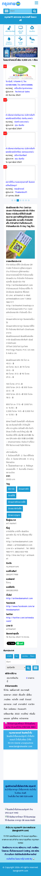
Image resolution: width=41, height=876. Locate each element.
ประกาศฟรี (25, 690)
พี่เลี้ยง (29, 695)
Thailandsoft (21, 192)
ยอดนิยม (25, 656)
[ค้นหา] (34, 11)
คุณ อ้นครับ (19, 125)
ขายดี (22, 700)
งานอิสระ (7, 700)
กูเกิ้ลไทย (14, 719)
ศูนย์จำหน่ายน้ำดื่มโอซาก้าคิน (16, 786)
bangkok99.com (20, 871)
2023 (15, 695)
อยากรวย (7, 704)
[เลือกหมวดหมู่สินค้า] (6, 11)
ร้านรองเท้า (22, 709)
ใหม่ (17, 656)
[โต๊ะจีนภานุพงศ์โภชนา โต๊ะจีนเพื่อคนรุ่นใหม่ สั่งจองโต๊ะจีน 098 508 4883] (20, 726)
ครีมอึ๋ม (32, 714)
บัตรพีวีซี (11, 496)
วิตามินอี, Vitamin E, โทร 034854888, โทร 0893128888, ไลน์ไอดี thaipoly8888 (19, 85)
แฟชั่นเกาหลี (14, 690)
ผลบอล (7, 719)
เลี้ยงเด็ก (22, 695)
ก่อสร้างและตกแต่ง (9, 43)
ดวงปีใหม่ (24, 714)
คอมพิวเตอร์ (19, 189)
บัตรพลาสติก (24, 489)
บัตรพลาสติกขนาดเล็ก (17, 502)
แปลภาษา (7, 695)
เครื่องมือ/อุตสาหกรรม (23, 88)
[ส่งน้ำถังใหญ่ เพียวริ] (20, 52)
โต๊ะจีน (6, 690)
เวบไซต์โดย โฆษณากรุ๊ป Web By (19, 859)
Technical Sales (22, 92)
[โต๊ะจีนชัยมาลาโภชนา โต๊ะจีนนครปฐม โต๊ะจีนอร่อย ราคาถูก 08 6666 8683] (20, 818)
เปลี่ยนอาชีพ (9, 714)
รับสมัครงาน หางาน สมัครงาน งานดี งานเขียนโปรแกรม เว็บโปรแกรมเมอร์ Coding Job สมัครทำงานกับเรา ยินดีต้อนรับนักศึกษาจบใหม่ (20, 851)
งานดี (15, 704)
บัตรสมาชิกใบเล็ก (15, 509)
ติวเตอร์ (28, 700)
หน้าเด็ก (15, 700)
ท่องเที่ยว (32, 31)
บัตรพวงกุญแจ (14, 515)
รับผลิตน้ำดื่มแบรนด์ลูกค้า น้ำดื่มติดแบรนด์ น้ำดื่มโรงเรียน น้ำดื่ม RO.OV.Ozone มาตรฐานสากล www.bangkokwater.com (20, 740)
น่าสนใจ (9, 656)
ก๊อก (5, 709)
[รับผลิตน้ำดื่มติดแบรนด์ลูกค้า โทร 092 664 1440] (20, 811)
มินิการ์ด (11, 489)
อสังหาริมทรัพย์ (10, 31)
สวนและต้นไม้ (20, 43)
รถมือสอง (12, 709)
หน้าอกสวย (23, 719)
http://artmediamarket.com (19, 598)
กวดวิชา (31, 704)
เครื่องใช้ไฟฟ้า (20, 32)
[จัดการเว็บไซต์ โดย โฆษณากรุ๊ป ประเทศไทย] (34, 859)
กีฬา (32, 42)
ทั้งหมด (32, 656)
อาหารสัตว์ (22, 704)
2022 (17, 714)
